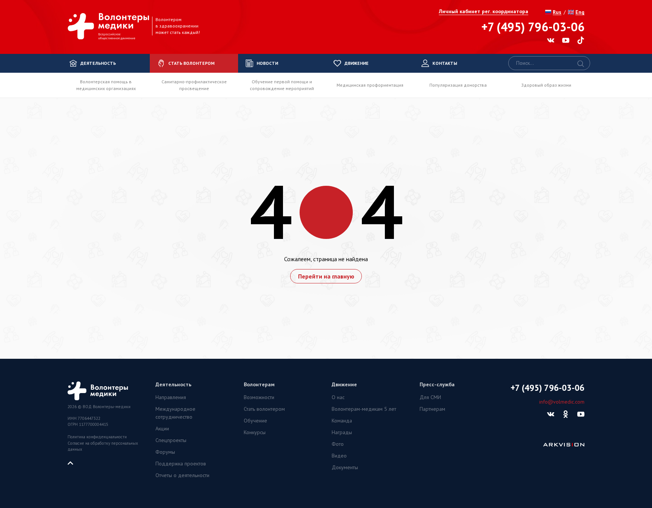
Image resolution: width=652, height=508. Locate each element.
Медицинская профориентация (370, 85)
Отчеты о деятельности (182, 475)
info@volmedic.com (561, 401)
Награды (342, 432)
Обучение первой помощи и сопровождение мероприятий (282, 85)
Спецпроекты (170, 440)
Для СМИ (430, 397)
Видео (339, 455)
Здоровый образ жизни (546, 85)
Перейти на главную (326, 276)
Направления (170, 397)
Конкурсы (255, 432)
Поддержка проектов (180, 463)
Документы (345, 467)
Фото (338, 444)
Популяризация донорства (458, 85)
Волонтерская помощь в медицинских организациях (106, 85)
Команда (342, 420)
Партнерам (432, 408)
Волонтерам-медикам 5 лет (364, 408)
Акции (162, 428)
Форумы (165, 451)
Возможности (259, 397)
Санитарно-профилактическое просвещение (194, 85)
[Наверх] (73, 462)
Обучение (255, 420)
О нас (338, 397)
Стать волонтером (264, 408)
